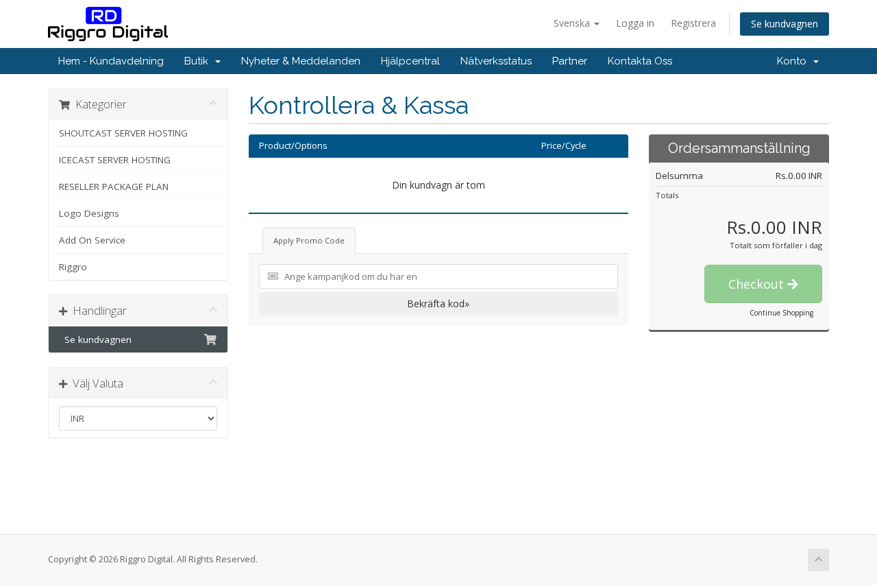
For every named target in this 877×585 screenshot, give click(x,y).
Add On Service (92, 240)
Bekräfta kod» (438, 303)
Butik (199, 61)
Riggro (73, 267)
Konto (794, 61)
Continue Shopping (781, 313)
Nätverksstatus (496, 61)
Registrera (693, 22)
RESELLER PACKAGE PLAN (114, 186)
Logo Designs (89, 213)
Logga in (635, 22)
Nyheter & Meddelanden (300, 61)
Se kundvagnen (784, 23)
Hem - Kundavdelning (111, 61)
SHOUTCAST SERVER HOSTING (123, 133)
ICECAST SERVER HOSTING (115, 160)
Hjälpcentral (410, 61)
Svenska (573, 22)
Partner (569, 61)
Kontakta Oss (640, 61)
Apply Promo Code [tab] (309, 240)
